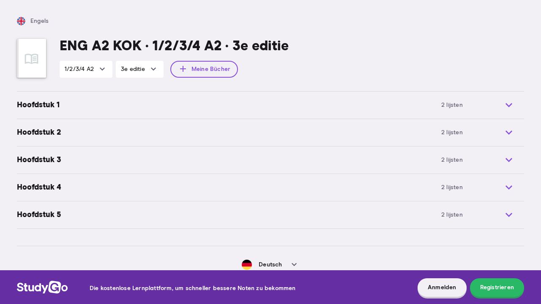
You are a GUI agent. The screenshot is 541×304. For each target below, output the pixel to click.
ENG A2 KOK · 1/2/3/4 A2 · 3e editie (174, 46)
